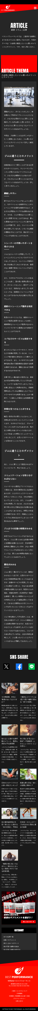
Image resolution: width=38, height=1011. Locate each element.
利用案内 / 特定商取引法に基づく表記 (19, 996)
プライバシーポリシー (19, 998)
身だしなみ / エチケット (11, 943)
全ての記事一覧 (8, 937)
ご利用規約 (19, 993)
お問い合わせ (19, 1001)
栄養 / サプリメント (10, 940)
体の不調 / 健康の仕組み (11, 946)
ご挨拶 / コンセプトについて (19, 991)
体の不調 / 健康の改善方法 (12, 950)
